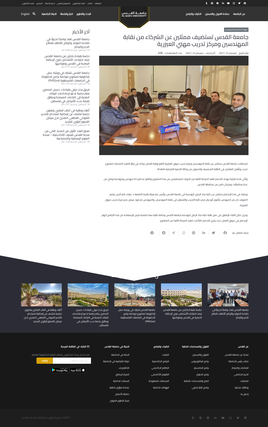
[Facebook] (245, 3)
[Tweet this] (214, 232)
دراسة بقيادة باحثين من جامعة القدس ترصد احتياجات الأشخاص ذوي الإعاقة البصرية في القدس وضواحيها (67, 59)
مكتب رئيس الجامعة (238, 361)
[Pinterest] (212, 3)
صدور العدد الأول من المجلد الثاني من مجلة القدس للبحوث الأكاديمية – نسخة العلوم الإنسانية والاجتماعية (66, 134)
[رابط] (134, 15)
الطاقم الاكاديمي (160, 368)
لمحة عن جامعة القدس (236, 354)
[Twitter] (239, 3)
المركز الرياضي (122, 374)
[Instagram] (234, 3)
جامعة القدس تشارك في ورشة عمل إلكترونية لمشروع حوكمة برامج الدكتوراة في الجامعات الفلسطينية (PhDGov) (66, 76)
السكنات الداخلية (121, 381)
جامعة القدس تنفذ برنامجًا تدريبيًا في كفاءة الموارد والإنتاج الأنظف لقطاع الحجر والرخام (68, 42)
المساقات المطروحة (159, 381)
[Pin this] (194, 232)
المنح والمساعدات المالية (196, 381)
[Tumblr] (206, 3)
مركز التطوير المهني (119, 400)
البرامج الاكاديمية (160, 361)
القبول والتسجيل (200, 354)
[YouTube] (228, 3)
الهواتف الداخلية (161, 387)
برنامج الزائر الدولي (200, 387)
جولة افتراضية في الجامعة (116, 361)
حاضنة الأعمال (122, 394)
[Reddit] (217, 3)
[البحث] (34, 14)
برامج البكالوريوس (200, 361)
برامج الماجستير (201, 368)
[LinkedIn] (223, 3)
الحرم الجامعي (241, 374)
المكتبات (244, 381)
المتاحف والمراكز (240, 368)
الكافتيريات (124, 368)
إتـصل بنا (244, 394)
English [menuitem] (25, 14)
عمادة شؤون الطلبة (119, 387)
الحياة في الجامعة (120, 354)
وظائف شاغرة (241, 387)
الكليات (165, 354)
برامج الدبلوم (202, 374)
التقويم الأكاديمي (160, 374)
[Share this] (223, 232)
